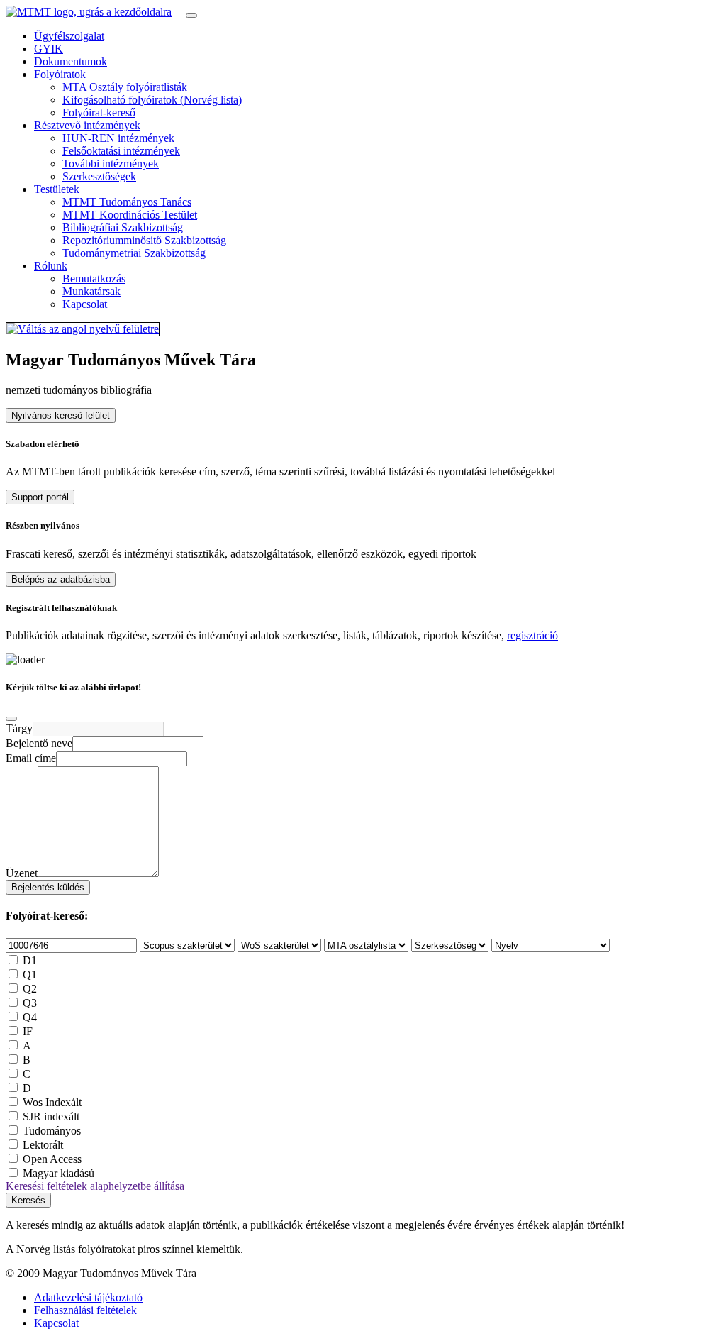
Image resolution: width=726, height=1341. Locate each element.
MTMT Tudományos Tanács (126, 202)
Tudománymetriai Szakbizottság (134, 253)
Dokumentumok (70, 61)
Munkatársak (91, 291)
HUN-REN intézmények (118, 138)
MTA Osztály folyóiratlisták (124, 87)
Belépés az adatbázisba (60, 579)
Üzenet (22, 873)
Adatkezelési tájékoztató (88, 1297)
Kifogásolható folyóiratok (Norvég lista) (152, 100)
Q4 (30, 1017)
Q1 (30, 974)
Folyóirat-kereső (98, 112)
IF (28, 1031)
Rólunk (50, 266)
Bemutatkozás (93, 278)
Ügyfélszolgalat (69, 36)
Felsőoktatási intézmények (121, 151)
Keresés (28, 1200)
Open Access (52, 1159)
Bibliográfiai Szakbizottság (122, 227)
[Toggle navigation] (191, 15)
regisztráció (532, 635)
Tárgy (19, 728)
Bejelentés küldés (47, 887)
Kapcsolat (84, 304)
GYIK (48, 49)
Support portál (40, 497)
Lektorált (43, 1145)
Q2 (30, 989)
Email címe (31, 758)
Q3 (30, 1003)
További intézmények (110, 164)
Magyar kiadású (58, 1173)
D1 (30, 960)
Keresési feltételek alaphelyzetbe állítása (95, 1186)
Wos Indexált (52, 1102)
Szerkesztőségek (99, 176)
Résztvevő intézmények (87, 125)
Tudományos (52, 1131)
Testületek (56, 189)
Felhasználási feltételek (85, 1310)
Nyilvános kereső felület (60, 415)
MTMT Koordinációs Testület (129, 215)
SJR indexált (51, 1116)
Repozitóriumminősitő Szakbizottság (144, 240)
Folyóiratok (60, 74)
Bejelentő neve (39, 743)
